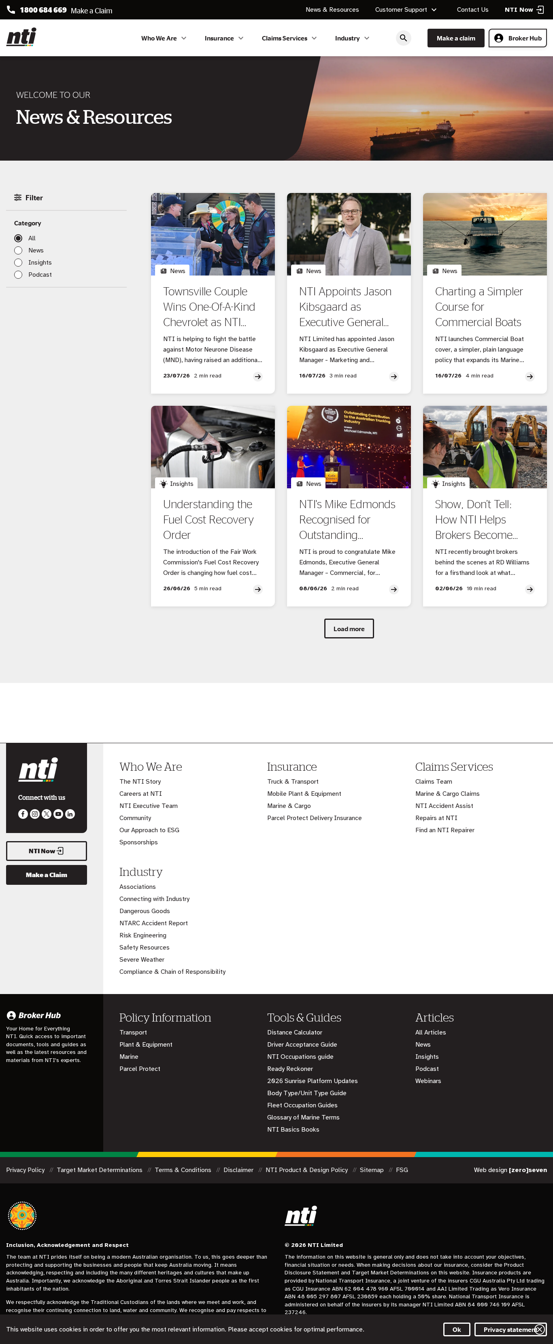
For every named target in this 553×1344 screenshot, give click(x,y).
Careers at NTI (140, 794)
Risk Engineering (142, 935)
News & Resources (332, 10)
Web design (510, 1170)
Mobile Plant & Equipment (304, 794)
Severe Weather (141, 960)
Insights (40, 263)
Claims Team (433, 782)
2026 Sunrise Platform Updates (312, 1081)
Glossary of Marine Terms (303, 1117)
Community (135, 818)
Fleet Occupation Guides (302, 1105)
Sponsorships (138, 842)
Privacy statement (511, 1329)
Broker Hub (525, 38)
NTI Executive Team (148, 806)
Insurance (219, 38)
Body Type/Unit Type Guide (307, 1093)
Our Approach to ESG (149, 830)
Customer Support (401, 10)
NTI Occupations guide (300, 1057)
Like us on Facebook (23, 814)
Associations (137, 887)
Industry (347, 38)
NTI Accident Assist (444, 806)
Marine (128, 1057)
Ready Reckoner (290, 1069)
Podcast (40, 275)
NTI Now (42, 850)
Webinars (428, 1081)
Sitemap (372, 1170)
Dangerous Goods (144, 911)
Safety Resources (144, 947)
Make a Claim (46, 874)
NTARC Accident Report (153, 923)
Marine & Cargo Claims (447, 794)
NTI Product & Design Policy (307, 1170)
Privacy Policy (26, 1170)
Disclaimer (239, 1170)
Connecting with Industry (154, 899)
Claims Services (284, 38)
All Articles (430, 1032)
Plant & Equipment (145, 1045)
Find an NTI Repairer (444, 830)
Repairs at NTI (436, 818)
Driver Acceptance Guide (302, 1045)
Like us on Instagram (35, 814)
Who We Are (159, 38)
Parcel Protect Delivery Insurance (314, 818)
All (32, 238)
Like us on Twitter (46, 814)
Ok (457, 1329)
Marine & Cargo (289, 806)
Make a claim (456, 38)
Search (403, 38)
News (36, 250)
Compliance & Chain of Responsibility (172, 972)
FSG (402, 1170)
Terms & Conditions (184, 1170)
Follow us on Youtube (58, 814)
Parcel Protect (139, 1069)
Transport (133, 1032)
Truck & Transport (293, 782)
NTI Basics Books (293, 1130)
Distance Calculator (294, 1032)
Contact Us (473, 10)
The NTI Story (140, 782)
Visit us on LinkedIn (70, 814)
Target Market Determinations (100, 1170)
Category (27, 223)
